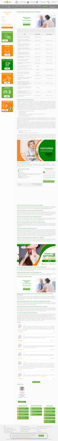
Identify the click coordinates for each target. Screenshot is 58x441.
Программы (33, 5)
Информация (39, 5)
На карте (20, 184)
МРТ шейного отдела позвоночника (44, 426)
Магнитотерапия (22, 408)
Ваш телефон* (4, 20)
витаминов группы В (20, 224)
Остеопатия (35, 414)
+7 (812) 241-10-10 (54, 1)
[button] (18, 254)
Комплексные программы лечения (23, 418)
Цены (25, 5)
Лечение (17, 5)
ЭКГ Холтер (9, 6)
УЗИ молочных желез (8, 432)
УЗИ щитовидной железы (25, 429)
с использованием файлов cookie (25, 436)
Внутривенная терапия (50, 418)
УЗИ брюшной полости (8, 431)
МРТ (3, 5)
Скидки (28, 5)
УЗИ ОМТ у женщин (24, 431)
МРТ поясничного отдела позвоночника (28, 428)
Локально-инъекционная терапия (50, 415)
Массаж (34, 411)
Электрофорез (22, 414)
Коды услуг (54, 32)
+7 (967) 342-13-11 (54, 2)
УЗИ (6, 5)
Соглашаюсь (41, 435)
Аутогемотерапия (49, 411)
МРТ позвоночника (49, 214)
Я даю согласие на (7, 25)
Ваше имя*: (3, 16)
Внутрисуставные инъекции (49, 421)
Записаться (45, 6)
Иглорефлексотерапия (37, 408)
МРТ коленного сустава (42, 428)
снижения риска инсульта (44, 235)
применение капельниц (41, 219)
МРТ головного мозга (8, 428)
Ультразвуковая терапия (24, 411)
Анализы (21, 5)
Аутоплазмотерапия (49, 408)
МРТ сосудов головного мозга (10, 429)
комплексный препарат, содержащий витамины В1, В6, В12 (43, 208)
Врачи (13, 5)
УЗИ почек (39, 431)
